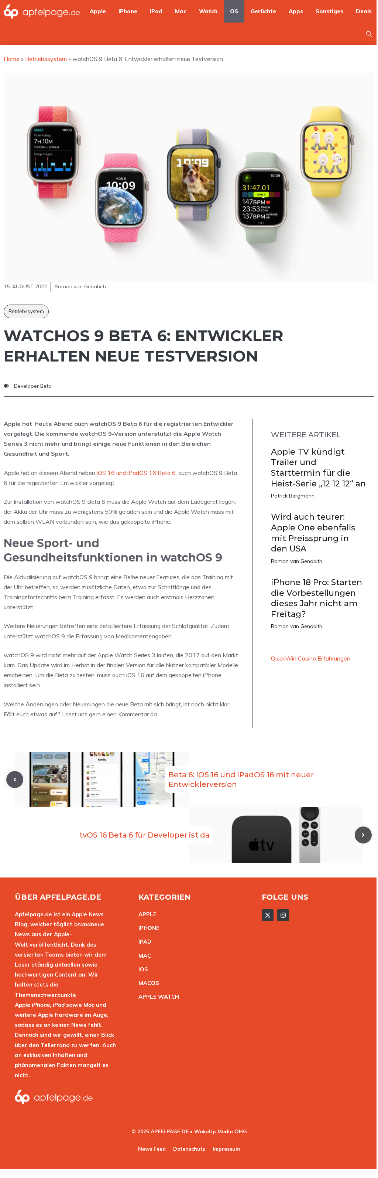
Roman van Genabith (296, 561)
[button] (369, 34)
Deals (364, 11)
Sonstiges (329, 11)
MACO (146, 983)
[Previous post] (15, 779)
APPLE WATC (156, 996)
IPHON (147, 927)
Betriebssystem (26, 311)
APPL (145, 914)
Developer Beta (33, 386)
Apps (296, 11)
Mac (180, 11)
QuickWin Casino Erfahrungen (310, 658)
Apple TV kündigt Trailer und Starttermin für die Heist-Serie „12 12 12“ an (318, 468)
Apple (98, 11)
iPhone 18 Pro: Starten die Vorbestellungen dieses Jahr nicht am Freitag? (316, 598)
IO (141, 969)
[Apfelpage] (42, 11)
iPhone (127, 11)
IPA (142, 941)
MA (142, 955)
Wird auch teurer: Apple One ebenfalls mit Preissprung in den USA (313, 533)
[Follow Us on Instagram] (283, 915)
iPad (156, 11)
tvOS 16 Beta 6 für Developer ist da (144, 835)
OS (234, 11)
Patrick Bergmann (293, 495)
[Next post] (363, 835)
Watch (208, 11)
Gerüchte (263, 11)
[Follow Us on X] (268, 915)
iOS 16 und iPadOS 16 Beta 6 (136, 472)
